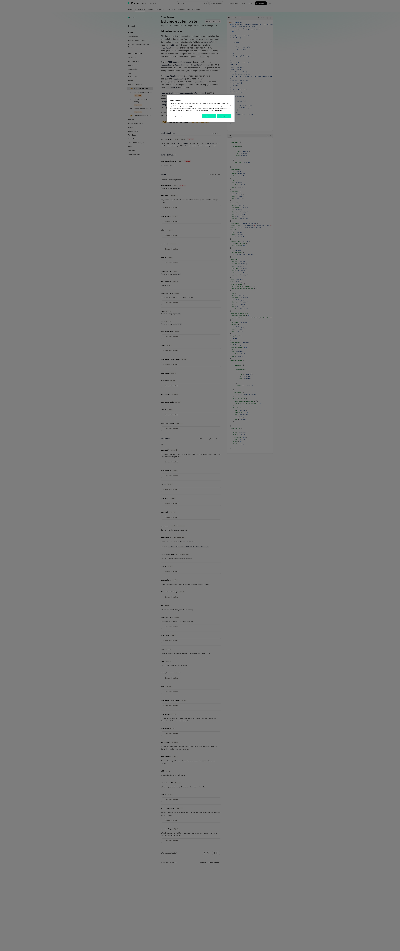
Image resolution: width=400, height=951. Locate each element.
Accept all (224, 116)
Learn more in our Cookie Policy (212, 110)
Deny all (208, 116)
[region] (201, 108)
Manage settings (177, 116)
